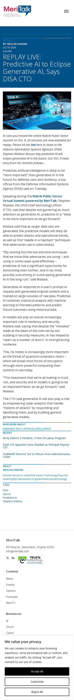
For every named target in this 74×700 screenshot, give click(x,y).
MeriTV (10, 602)
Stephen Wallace (12, 501)
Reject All (37, 692)
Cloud (9, 626)
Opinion (11, 590)
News (9, 578)
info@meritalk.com (17, 551)
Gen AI (6, 494)
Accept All (37, 671)
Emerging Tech (12, 428)
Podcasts (12, 596)
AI (7, 620)
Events (10, 584)
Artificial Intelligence (37, 428)
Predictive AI (10, 497)
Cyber (10, 632)
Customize (37, 681)
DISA (5, 490)
